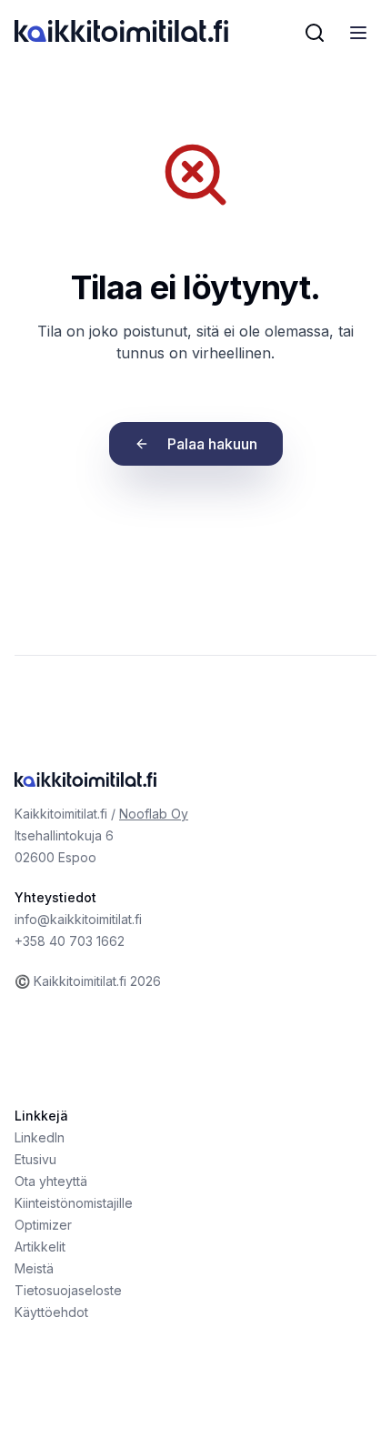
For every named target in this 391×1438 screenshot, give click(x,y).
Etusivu (35, 1159)
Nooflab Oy (153, 813)
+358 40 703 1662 (70, 941)
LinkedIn (40, 1137)
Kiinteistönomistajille (74, 1203)
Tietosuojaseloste (68, 1290)
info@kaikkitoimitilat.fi (78, 919)
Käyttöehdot (51, 1312)
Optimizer (43, 1224)
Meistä (34, 1268)
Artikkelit (40, 1246)
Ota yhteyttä (51, 1181)
